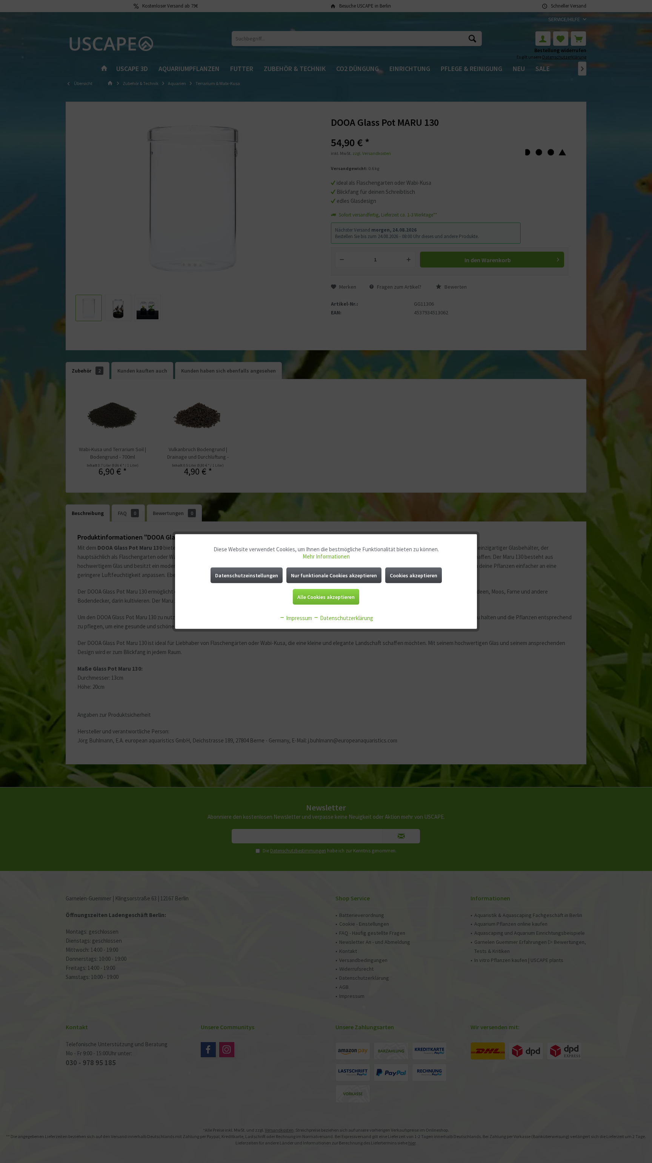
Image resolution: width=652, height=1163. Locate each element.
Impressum (298, 618)
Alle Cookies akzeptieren (326, 597)
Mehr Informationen (326, 556)
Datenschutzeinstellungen (246, 575)
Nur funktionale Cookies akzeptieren (334, 575)
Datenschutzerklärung (346, 618)
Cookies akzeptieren (413, 575)
